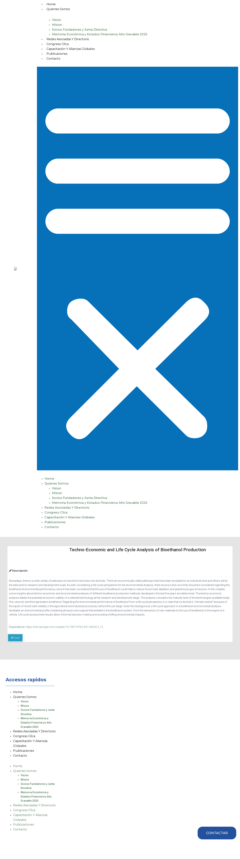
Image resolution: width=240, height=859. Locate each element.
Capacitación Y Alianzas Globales (70, 49)
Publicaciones (56, 53)
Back (16, 637)
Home (51, 4)
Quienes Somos (58, 9)
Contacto (53, 58)
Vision (56, 20)
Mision (57, 25)
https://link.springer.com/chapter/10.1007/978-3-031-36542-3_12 (64, 626)
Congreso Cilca (57, 44)
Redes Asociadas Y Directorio (67, 39)
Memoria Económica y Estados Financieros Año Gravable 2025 (99, 34)
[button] (137, 268)
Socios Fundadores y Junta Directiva (79, 29)
